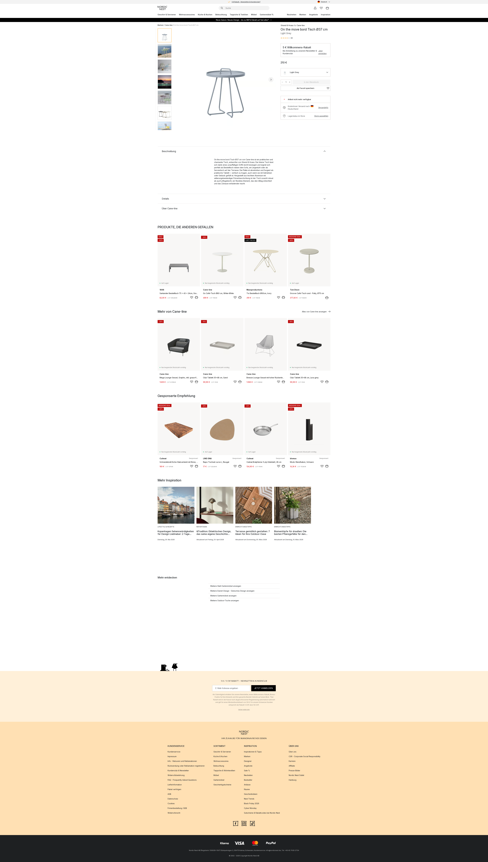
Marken (302, 14)
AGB (169, 794)
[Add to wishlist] (192, 297)
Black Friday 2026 (251, 803)
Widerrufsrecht (174, 813)
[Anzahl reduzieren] (282, 82)
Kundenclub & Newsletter (178, 770)
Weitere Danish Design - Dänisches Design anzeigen (232, 591)
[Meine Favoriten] (321, 8)
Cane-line (168, 25)
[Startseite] (162, 8)
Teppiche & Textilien (239, 14)
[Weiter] (270, 79)
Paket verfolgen (174, 789)
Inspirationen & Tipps (253, 752)
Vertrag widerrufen (244, 709)
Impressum (172, 756)
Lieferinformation (175, 785)
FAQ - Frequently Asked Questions (182, 780)
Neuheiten (291, 14)
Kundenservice (174, 752)
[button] (287, 38)
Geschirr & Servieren (167, 14)
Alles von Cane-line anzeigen (314, 312)
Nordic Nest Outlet (296, 775)
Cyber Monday (250, 808)
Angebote (313, 14)
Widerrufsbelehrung (176, 775)
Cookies (171, 803)
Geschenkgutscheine (222, 785)
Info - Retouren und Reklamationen (182, 761)
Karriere (292, 761)
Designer (248, 761)
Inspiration (325, 14)
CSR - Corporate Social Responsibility (304, 756)
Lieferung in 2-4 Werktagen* (246, 2)
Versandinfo (323, 107)
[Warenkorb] (327, 8)
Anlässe (247, 785)
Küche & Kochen (205, 14)
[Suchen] (222, 8)
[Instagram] (244, 823)
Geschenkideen (250, 794)
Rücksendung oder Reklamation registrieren (186, 766)
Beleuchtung (221, 14)
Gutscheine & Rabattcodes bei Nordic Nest (262, 813)
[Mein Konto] (315, 8)
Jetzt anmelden (322, 52)
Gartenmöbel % (266, 14)
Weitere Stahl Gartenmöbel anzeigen (225, 586)
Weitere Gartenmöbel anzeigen (223, 596)
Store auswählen (321, 116)
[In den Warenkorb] (196, 297)
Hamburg (292, 780)
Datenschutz (173, 799)
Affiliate (292, 766)
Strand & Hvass (287, 25)
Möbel (254, 14)
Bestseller (248, 780)
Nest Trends (249, 799)
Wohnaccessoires (187, 14)
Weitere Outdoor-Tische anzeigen (224, 600)
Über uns (292, 752)
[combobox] (324, 2)
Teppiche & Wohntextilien (224, 770)
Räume (247, 789)
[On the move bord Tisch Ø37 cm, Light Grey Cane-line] (226, 79)
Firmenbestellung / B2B (177, 808)
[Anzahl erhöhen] (289, 82)
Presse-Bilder (294, 770)
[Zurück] (180, 79)
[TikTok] (252, 823)
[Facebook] (235, 823)
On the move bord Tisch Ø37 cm (186, 25)
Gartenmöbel (219, 780)
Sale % (247, 770)
